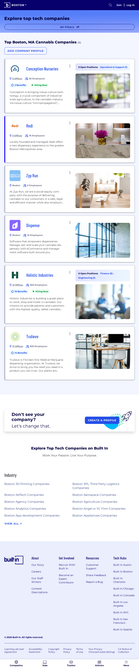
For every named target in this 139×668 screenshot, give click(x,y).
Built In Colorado (124, 595)
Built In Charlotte (119, 580)
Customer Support (92, 566)
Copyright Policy (53, 650)
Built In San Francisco (120, 621)
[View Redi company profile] (69, 139)
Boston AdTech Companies (24, 495)
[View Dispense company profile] (69, 239)
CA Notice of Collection (125, 650)
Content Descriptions (39, 590)
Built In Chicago (123, 588)
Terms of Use (79, 650)
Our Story (37, 564)
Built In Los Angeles (120, 603)
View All (12, 523)
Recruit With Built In (67, 566)
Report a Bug (94, 582)
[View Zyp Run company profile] (69, 189)
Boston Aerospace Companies (94, 495)
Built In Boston (122, 571)
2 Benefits (20, 85)
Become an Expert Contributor (66, 579)
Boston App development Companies (32, 515)
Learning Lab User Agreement (14, 650)
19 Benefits (21, 291)
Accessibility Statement (35, 650)
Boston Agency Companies (24, 501)
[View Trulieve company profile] (69, 353)
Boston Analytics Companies (25, 508)
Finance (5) (106, 273)
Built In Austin (122, 564)
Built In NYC (121, 612)
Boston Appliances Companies (94, 515)
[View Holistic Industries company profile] (69, 294)
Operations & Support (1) (113, 67)
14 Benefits (21, 352)
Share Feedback (96, 575)
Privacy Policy (67, 650)
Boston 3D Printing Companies (26, 484)
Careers (36, 571)
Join (119, 5)
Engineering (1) (86, 277)
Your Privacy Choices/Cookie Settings (102, 650)
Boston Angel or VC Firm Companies (98, 508)
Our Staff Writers (37, 580)
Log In (131, 5)
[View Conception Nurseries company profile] (69, 86)
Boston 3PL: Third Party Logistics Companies (95, 486)
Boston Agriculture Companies (94, 501)
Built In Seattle (122, 629)
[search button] (110, 5)
